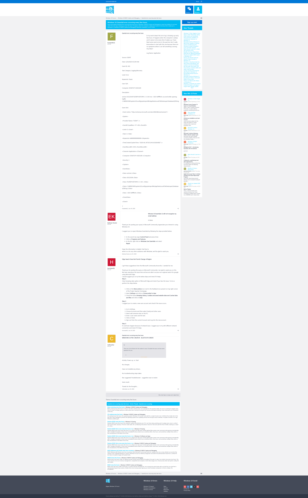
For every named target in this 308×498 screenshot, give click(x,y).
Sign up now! (192, 22)
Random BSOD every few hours (115, 421)
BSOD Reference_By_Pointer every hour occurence (120, 450)
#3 (178, 330)
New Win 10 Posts (190, 93)
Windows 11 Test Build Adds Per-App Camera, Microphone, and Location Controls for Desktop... (192, 63)
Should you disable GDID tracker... (194, 184)
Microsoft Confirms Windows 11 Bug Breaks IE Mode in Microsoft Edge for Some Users (192, 78)
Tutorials (166, 488)
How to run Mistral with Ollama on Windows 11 (191, 81)
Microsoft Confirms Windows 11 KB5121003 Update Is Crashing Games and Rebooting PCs (191, 43)
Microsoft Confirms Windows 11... (192, 128)
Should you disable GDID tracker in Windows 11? (192, 55)
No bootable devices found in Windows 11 (191, 74)
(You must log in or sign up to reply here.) (168, 395)
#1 (178, 208)
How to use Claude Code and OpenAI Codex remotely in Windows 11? (191, 59)
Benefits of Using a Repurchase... (192, 168)
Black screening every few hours (115, 407)
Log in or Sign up (111, 1)
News (165, 486)
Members (197, 12)
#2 (178, 254)
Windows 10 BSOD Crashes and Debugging (125, 27)
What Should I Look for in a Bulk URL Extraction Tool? (192, 49)
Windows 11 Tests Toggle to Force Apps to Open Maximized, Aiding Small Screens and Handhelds (192, 34)
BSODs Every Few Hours (113, 457)
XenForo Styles (148, 496)
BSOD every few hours (113, 465)
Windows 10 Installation (149, 488)
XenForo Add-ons (139, 496)
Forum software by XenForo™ (120, 496)
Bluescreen (166, 489)
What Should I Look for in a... (194, 155)
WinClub (186, 115)
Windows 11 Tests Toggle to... (194, 99)
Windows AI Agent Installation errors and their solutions (191, 46)
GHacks (185, 101)
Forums (188, 12)
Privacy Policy (187, 490)
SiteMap (166, 491)
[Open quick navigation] (201, 18)
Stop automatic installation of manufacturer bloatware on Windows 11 (191, 39)
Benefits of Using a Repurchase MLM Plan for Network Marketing (192, 52)
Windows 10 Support (149, 486)
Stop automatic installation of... (191, 113)
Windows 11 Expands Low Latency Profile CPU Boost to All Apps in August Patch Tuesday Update (192, 85)
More (192, 87)
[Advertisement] (134, 45)
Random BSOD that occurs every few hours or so (120, 429)
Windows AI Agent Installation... (192, 142)
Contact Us (186, 488)
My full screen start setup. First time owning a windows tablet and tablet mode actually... (192, 68)
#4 (178, 389)
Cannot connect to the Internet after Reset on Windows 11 (191, 71)
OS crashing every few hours (114, 414)
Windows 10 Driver (148, 489)
